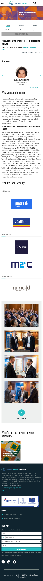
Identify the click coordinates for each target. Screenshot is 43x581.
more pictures (21, 418)
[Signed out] (2, 4)
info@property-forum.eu (12, 519)
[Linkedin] (8, 561)
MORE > (4, 491)
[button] (27, 52)
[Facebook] (3, 561)
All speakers (34, 88)
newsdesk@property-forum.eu (12, 488)
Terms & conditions (31, 575)
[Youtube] (14, 561)
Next (40, 76)
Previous (3, 76)
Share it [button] (39, 52)
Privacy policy (21, 577)
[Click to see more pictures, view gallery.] (21, 412)
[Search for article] (34, 3)
